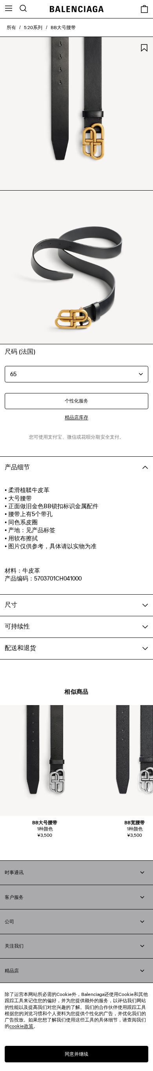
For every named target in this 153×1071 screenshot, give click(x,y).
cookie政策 (21, 1026)
